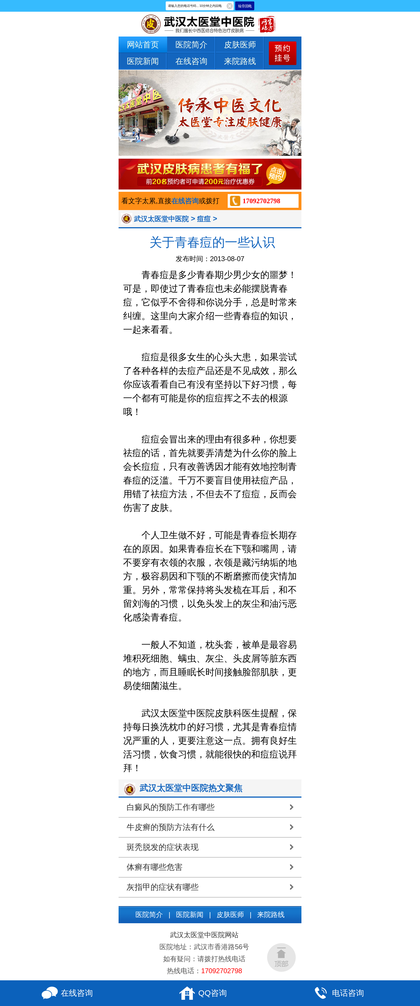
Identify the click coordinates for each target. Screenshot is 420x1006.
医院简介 (191, 44)
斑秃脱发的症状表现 (163, 847)
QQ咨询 (212, 993)
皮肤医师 (240, 44)
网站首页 (143, 44)
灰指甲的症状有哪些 (163, 887)
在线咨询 (191, 61)
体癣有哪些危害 (155, 867)
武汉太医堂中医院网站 (204, 935)
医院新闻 (143, 61)
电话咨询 (348, 993)
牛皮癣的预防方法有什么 (171, 827)
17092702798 (261, 201)
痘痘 (204, 219)
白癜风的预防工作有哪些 (171, 807)
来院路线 (240, 61)
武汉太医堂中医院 (161, 219)
